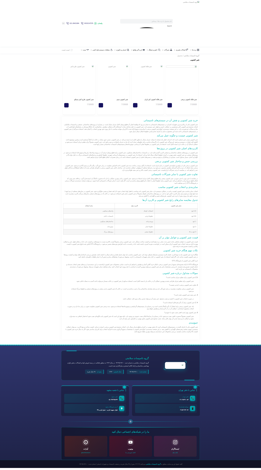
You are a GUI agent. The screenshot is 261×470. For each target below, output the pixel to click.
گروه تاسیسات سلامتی (191, 56)
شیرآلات (166, 50)
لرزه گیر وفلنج (137, 50)
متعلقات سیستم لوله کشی (101, 50)
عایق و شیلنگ (153, 50)
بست (84, 50)
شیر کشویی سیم (122, 99)
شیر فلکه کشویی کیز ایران (153, 99)
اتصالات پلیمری (181, 50)
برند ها (194, 50)
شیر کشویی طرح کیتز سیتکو (84, 99)
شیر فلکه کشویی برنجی (189, 99)
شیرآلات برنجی (70, 181)
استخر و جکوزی (121, 50)
